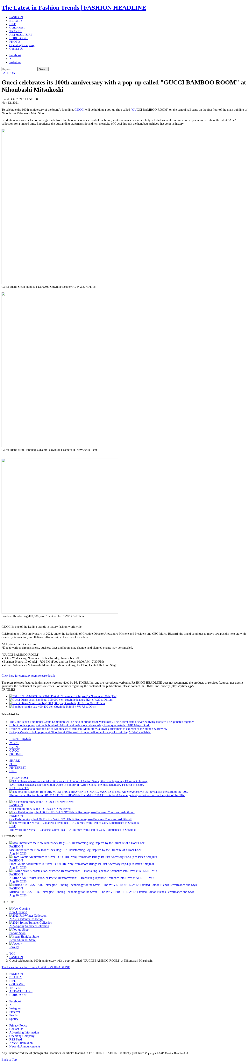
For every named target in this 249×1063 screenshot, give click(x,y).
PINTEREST (17, 767)
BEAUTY (15, 20)
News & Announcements (24, 1046)
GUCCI (79, 109)
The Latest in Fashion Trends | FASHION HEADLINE (74, 7)
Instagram (15, 62)
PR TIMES (16, 754)
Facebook (15, 55)
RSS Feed (15, 1039)
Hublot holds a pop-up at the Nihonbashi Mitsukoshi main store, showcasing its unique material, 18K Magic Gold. (79, 725)
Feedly (13, 1015)
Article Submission (21, 1043)
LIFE (12, 24)
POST (13, 764)
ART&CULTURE (20, 34)
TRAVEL (15, 31)
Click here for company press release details (28, 675)
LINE (13, 771)
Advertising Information (24, 1032)
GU (134, 109)
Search (43, 69)
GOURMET (17, 27)
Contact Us (16, 48)
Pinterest (14, 1011)
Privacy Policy (18, 1025)
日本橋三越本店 (20, 739)
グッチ (14, 743)
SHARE (14, 760)
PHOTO (14, 41)
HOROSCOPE (18, 38)
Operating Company (21, 45)
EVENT (14, 747)
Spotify (13, 1018)
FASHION (16, 17)
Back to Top (9, 1059)
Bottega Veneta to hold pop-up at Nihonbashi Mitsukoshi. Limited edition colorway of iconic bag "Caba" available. (80, 732)
